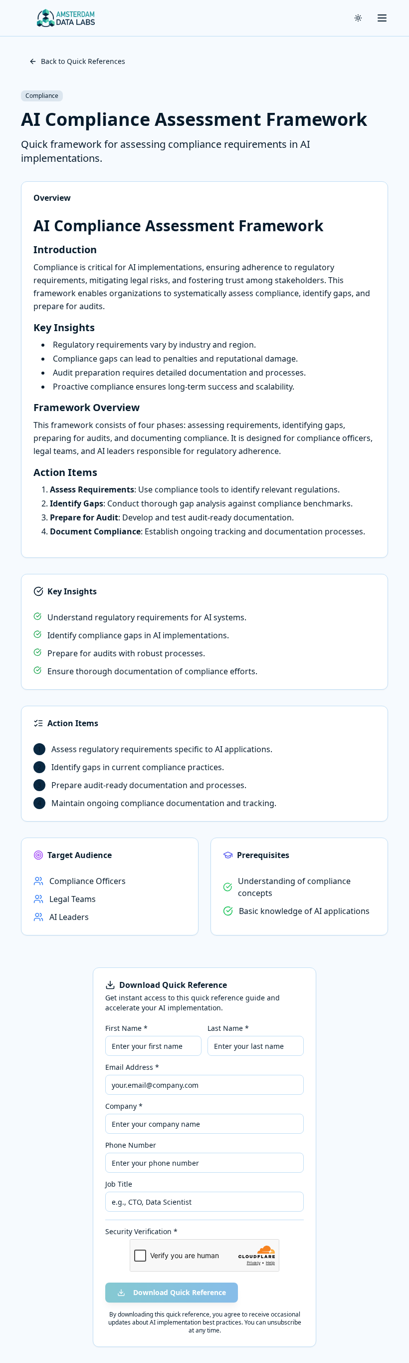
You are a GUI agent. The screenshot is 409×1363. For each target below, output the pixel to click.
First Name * (126, 1028)
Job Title (118, 1184)
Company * (124, 1106)
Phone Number (130, 1145)
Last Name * (228, 1028)
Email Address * (132, 1067)
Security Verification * (141, 1231)
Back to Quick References (83, 61)
